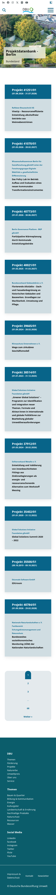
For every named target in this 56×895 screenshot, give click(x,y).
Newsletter (43, 875)
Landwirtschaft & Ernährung (21, 809)
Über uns (11, 777)
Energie (11, 802)
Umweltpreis (13, 773)
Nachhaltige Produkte (18, 813)
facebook (11, 841)
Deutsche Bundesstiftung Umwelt (28, 886)
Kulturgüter (13, 806)
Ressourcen (13, 820)
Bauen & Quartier (16, 795)
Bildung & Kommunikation (20, 798)
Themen (11, 759)
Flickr (9, 852)
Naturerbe (12, 770)
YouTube (11, 856)
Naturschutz (13, 816)
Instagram (12, 845)
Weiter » (28, 716)
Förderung (12, 763)
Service (10, 781)
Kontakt (29, 875)
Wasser (10, 823)
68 (28, 708)
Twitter (10, 848)
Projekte (11, 766)
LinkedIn (11, 838)
